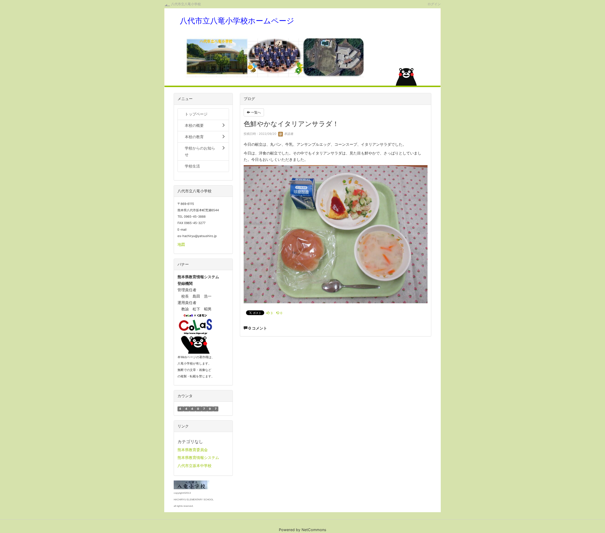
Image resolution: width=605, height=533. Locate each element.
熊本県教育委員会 (192, 449)
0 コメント (257, 328)
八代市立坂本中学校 (194, 465)
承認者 (288, 134)
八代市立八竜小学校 (186, 4)
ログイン (434, 4)
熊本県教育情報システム (198, 457)
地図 (181, 244)
